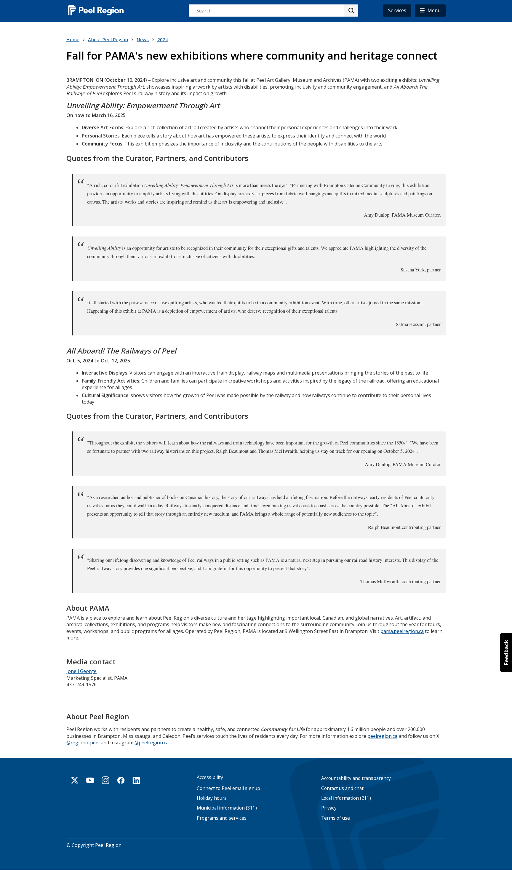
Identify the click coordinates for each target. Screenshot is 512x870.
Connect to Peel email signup (228, 788)
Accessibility (210, 777)
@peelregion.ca (152, 742)
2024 (162, 39)
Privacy (329, 808)
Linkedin (136, 780)
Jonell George (81, 671)
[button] (430, 10)
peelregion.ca (382, 736)
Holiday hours (212, 798)
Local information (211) (346, 798)
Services (397, 10)
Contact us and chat (342, 788)
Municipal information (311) (227, 808)
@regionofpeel (83, 742)
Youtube (90, 780)
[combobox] (273, 10)
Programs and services (222, 818)
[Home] (96, 10)
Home (72, 39)
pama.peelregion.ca (402, 631)
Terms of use (335, 818)
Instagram (105, 780)
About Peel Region (108, 39)
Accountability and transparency (356, 778)
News (143, 39)
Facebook (121, 780)
